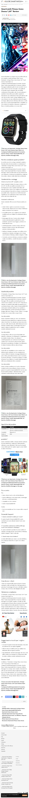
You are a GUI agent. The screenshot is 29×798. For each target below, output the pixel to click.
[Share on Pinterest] (9, 15)
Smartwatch (5, 4)
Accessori (3, 733)
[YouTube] (27, 793)
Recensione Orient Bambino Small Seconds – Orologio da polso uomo (6, 758)
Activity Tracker (4, 735)
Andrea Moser (6, 18)
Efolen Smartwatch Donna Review (10, 719)
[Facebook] (23, 793)
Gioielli (2, 740)
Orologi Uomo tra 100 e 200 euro (7, 745)
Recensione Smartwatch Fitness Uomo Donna (13, 720)
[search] (20, 1)
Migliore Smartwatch (12, 1)
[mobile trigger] (2, 1)
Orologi (2, 744)
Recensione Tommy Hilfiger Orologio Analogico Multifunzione (6, 771)
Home (2, 4)
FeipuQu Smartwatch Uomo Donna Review (12, 713)
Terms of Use (4, 795)
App (2, 736)
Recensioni (3, 747)
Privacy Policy (15, 794)
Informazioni (3, 742)
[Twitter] (25, 793)
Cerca (24, 701)
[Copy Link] (13, 15)
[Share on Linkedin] (11, 15)
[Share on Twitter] (7, 15)
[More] (15, 15)
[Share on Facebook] (5, 15)
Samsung (3, 749)
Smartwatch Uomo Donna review (10, 712)
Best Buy (2, 738)
